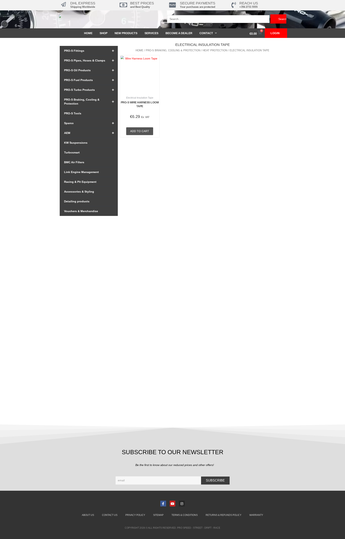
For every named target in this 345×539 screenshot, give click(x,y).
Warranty (256, 515)
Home (88, 33)
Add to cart (139, 131)
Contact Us (109, 515)
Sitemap (158, 515)
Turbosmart (72, 152)
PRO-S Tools (72, 113)
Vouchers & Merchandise (81, 211)
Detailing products (76, 201)
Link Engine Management (81, 172)
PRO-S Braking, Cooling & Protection (89, 101)
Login (275, 33)
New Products (126, 33)
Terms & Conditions (185, 515)
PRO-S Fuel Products (89, 80)
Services (151, 33)
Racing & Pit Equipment (80, 181)
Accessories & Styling (79, 191)
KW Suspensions (75, 142)
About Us (88, 515)
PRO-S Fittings (89, 50)
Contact (206, 33)
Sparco (89, 123)
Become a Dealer (179, 33)
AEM (89, 133)
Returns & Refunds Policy (223, 515)
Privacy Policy (135, 515)
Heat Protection (215, 50)
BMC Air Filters (74, 162)
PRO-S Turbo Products (89, 90)
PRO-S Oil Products (89, 70)
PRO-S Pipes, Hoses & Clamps (89, 60)
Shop (103, 33)
